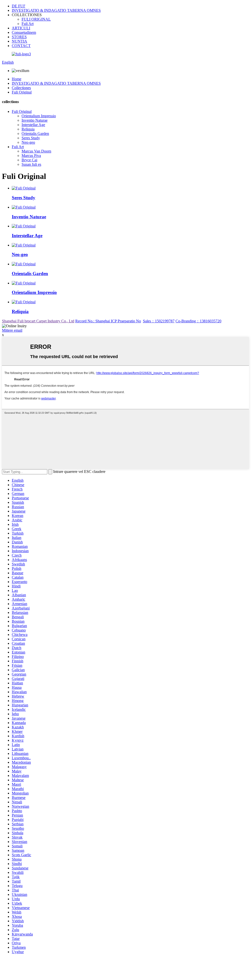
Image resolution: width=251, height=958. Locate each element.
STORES (19, 37)
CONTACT (21, 46)
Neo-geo (28, 142)
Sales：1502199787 (159, 321)
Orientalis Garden (35, 133)
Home (16, 79)
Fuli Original (22, 92)
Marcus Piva (31, 155)
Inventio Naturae (35, 120)
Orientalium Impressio (39, 116)
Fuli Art (28, 24)
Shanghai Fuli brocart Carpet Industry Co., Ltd (38, 321)
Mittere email (12, 330)
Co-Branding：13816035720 (198, 321)
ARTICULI (21, 28)
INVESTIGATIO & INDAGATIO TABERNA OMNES (56, 10)
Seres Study (31, 138)
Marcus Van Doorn (36, 151)
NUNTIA (19, 41)
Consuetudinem (24, 32)
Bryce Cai (29, 160)
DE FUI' (18, 6)
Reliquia (28, 129)
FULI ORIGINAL (36, 19)
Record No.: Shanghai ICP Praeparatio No (108, 321)
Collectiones (21, 88)
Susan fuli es (31, 164)
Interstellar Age (33, 125)
